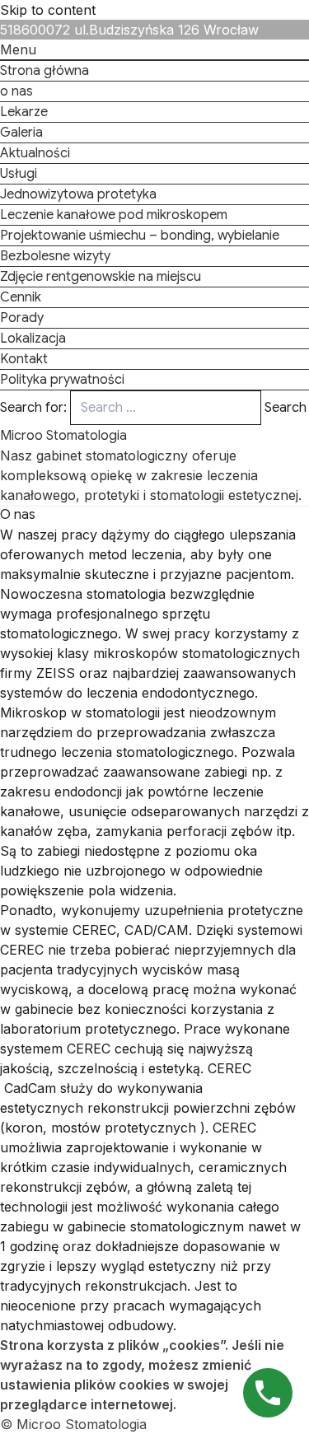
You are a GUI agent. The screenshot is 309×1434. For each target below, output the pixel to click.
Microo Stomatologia (63, 435)
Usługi (18, 174)
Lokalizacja (33, 338)
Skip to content (48, 10)
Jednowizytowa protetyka (78, 194)
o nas (16, 91)
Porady (22, 318)
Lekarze (24, 112)
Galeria (21, 132)
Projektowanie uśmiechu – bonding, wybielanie (139, 235)
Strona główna (44, 71)
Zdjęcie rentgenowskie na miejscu (100, 277)
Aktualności (35, 153)
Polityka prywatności (62, 379)
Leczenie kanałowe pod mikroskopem (113, 215)
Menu (18, 49)
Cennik (20, 297)
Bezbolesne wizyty (55, 256)
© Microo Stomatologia (73, 1424)
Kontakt (24, 359)
